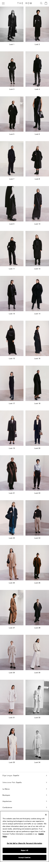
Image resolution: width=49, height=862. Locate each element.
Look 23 (12, 538)
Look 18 (37, 403)
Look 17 (12, 403)
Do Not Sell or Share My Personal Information (24, 843)
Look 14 (37, 314)
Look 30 (37, 672)
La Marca (6, 789)
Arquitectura (6, 801)
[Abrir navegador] (3, 3)
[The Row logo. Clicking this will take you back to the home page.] (24, 3)
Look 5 (11, 134)
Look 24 (37, 538)
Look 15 (12, 358)
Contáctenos (7, 807)
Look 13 (12, 314)
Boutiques (6, 795)
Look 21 (12, 493)
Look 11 (12, 269)
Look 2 (37, 44)
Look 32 (37, 717)
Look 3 (11, 89)
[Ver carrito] (46, 3)
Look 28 (37, 628)
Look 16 (37, 358)
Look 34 (37, 762)
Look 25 (12, 583)
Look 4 (37, 89)
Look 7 (11, 179)
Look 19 (12, 448)
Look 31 (12, 717)
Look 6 (37, 134)
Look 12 (37, 269)
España (19, 782)
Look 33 (12, 762)
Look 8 (37, 179)
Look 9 (11, 224)
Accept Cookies (24, 857)
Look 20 (37, 448)
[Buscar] (41, 3)
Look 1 (11, 44)
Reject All (24, 850)
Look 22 (37, 493)
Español (16, 775)
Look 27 (12, 628)
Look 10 (37, 224)
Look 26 (37, 583)
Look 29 (12, 672)
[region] (24, 836)
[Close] (46, 815)
